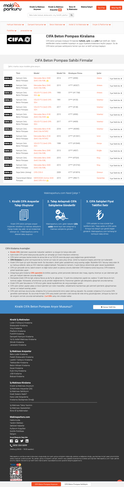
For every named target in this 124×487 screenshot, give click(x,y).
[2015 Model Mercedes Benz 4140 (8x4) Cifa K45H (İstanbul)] (48, 117)
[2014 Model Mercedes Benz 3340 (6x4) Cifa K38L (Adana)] (47, 81)
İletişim (13, 434)
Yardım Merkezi (16, 423)
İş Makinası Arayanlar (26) (21, 388)
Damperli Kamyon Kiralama (21, 336)
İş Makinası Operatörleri (20, 408)
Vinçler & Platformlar (100, 24)
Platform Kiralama (18, 331)
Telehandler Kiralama (19, 362)
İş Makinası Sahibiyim (19, 391)
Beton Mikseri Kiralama (20, 365)
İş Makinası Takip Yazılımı (21, 405)
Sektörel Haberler (17, 426)
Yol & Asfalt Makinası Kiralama (23, 339)
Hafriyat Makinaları (14, 24)
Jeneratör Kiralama (18, 345)
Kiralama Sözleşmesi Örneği (22, 399)
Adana (99, 78)
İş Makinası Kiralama (20, 382)
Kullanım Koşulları (18, 428)
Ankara (99, 85)
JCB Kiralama (16, 373)
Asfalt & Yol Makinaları (78, 24)
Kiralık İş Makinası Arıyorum (37, 8)
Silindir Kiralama (17, 342)
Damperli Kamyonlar (36, 24)
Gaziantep (101, 178)
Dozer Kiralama (16, 368)
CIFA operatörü (37, 273)
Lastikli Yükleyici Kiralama (21, 360)
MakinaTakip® (87, 7)
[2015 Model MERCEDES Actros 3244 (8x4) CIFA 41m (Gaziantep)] (47, 180)
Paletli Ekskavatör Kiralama (21, 357)
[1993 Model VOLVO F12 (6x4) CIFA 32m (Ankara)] (39, 95)
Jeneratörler (25, 31)
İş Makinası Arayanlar (20, 351)
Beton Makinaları (56, 24)
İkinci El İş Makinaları (72, 8)
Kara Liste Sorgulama (19, 397)
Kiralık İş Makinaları (20, 319)
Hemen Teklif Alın (109, 307)
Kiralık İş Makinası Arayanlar (55, 8)
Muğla (99, 150)
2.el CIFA (48, 296)
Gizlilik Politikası (17, 431)
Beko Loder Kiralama (19, 354)
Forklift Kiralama (17, 334)
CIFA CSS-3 (38, 172)
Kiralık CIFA (15, 252)
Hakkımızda (15, 420)
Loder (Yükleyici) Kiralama (21, 323)
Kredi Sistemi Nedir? (18, 394)
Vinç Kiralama (16, 328)
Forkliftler (11, 31)
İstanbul (100, 100)
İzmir (99, 136)
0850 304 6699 (20, 445)
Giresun (100, 172)
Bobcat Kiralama (17, 376)
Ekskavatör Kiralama (19, 325)
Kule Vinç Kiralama (18, 371)
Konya (99, 143)
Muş (98, 158)
